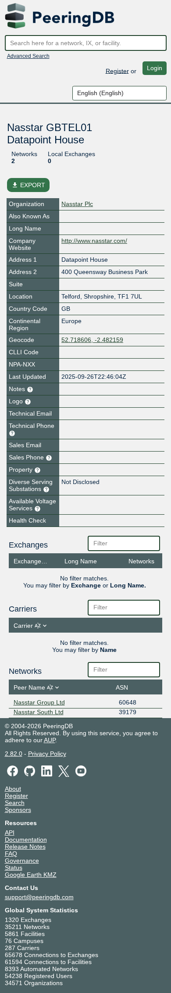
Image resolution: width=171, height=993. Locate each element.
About (13, 788)
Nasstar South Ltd (39, 711)
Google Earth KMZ (31, 874)
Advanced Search (28, 56)
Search (15, 802)
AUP (49, 740)
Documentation (26, 839)
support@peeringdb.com (39, 896)
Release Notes (25, 846)
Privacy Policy (47, 753)
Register (117, 70)
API (9, 832)
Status (13, 867)
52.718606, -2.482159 (92, 339)
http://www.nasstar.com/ (94, 240)
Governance (22, 860)
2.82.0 (13, 753)
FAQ (11, 853)
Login (154, 67)
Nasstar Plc (77, 203)
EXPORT (28, 185)
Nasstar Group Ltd (39, 702)
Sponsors (18, 809)
